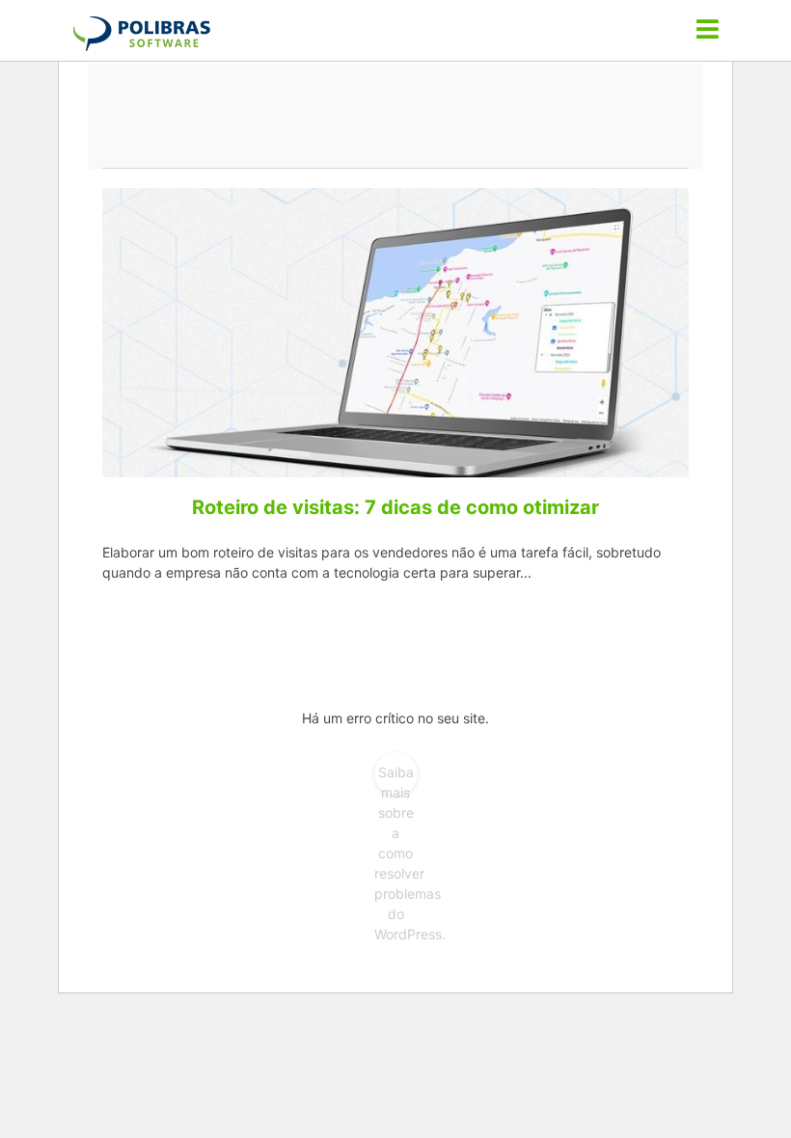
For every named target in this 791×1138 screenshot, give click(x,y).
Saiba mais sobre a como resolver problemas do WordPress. (396, 780)
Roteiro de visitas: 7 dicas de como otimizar (395, 507)
